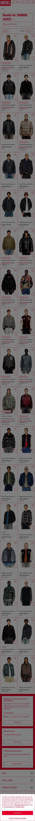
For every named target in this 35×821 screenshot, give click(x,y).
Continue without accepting (17, 818)
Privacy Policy (8, 807)
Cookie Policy (20, 807)
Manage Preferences (21, 805)
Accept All (17, 813)
